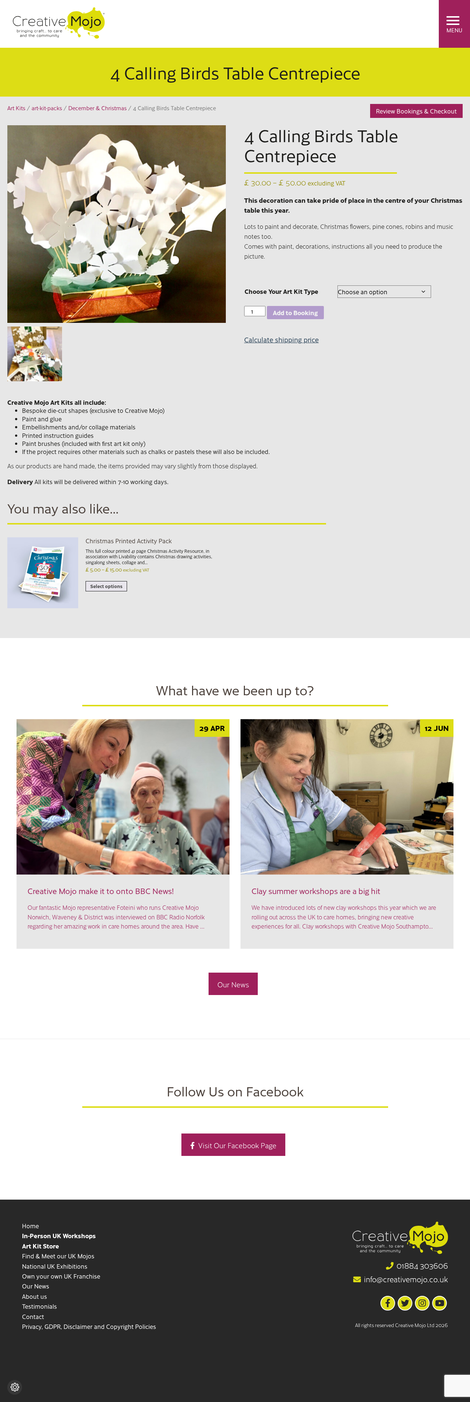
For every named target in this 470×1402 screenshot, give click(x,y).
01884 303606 (422, 1265)
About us (34, 1296)
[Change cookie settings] (14, 1387)
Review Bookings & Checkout (416, 111)
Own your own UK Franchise (61, 1276)
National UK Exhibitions (54, 1266)
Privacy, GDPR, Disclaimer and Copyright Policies (89, 1326)
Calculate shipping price (281, 339)
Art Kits (16, 108)
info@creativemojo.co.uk (406, 1279)
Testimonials (39, 1306)
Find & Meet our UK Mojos (58, 1256)
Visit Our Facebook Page (237, 1145)
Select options (106, 586)
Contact (33, 1316)
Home (30, 1226)
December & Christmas (97, 108)
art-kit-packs (47, 108)
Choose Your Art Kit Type (281, 291)
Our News (233, 984)
